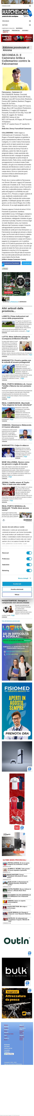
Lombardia (6, 1038)
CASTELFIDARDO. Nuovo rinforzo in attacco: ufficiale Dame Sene (19, 889)
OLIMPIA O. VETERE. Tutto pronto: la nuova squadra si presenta (19, 869)
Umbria (21, 1038)
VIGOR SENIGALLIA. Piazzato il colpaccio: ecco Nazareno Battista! (19, 913)
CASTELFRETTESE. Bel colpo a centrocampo (17, 907)
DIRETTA (5, 32)
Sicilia (21, 1032)
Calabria (6, 1028)
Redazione (7, 1044)
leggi (28, 331)
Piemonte (22, 1026)
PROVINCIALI (16, 30)
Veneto (21, 1039)
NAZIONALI (19, 28)
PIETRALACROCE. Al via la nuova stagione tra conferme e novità (18, 863)
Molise (21, 1025)
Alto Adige (22, 1036)
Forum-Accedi (8, 5)
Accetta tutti (17, 584)
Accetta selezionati (17, 589)
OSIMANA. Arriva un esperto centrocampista (16, 901)
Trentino (21, 1035)
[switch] (29, 558)
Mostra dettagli (23, 578)
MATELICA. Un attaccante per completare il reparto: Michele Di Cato (18, 919)
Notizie (7, 25)
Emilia (5, 1031)
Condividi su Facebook (11, 263)
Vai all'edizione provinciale (11, 621)
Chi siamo (7, 1046)
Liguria (5, 1036)
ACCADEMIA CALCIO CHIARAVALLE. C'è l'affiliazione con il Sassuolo (19, 895)
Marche (6, 1039)
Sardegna (22, 1031)
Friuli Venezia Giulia (8, 1033)
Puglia (21, 1029)
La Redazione (13, 301)
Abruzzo (6, 1025)
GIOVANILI (25, 30)
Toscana (21, 1033)
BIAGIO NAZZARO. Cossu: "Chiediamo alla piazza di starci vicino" (17, 876)
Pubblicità (6, 1052)
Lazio (5, 1035)
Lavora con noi (8, 1048)
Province (8, 21)
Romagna (6, 1032)
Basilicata (6, 1026)
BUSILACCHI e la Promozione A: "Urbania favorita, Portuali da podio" (18, 883)
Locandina (7, 1050)
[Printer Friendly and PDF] (5, 268)
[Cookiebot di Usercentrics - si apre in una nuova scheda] (24, 520)
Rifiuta (17, 594)
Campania (6, 1029)
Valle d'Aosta (23, 1028)
